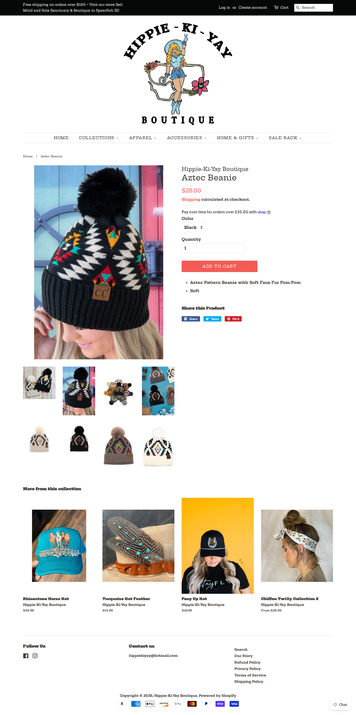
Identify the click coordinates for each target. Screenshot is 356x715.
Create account (253, 7)
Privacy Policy (247, 669)
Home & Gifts (236, 137)
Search (241, 650)
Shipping (191, 199)
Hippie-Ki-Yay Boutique (175, 696)
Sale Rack (284, 137)
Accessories (185, 137)
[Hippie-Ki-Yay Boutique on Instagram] (35, 657)
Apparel (141, 137)
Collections (97, 137)
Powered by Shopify (217, 696)
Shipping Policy (248, 682)
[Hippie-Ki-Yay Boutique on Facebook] (26, 657)
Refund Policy (247, 662)
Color (187, 218)
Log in (224, 7)
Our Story (243, 656)
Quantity (191, 239)
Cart (284, 7)
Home (61, 137)
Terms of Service (250, 675)
